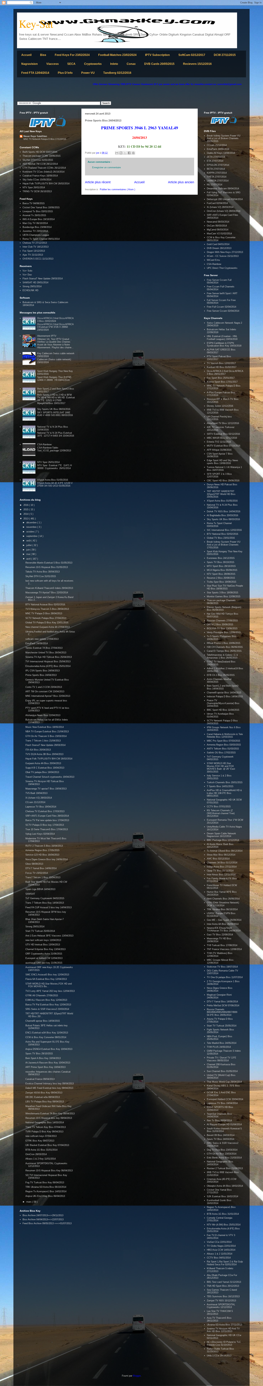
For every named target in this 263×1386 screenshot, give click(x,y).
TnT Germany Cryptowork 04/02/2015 (44, 898)
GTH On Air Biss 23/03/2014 (221, 1153)
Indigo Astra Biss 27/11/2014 (222, 866)
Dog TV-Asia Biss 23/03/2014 (222, 1149)
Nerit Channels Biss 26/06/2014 (223, 898)
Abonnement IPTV (46, 336)
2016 (26, 505)
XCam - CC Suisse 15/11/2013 (222, 256)
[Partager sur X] (125, 153)
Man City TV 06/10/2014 (35, 223)
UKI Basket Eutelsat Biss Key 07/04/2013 (47, 1145)
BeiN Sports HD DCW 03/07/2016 (40, 152)
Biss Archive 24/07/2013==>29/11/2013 (43, 1215)
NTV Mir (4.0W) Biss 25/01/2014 (223, 1224)
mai (28, 554)
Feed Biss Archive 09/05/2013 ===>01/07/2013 (47, 1223)
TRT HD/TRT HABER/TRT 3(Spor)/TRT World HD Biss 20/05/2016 (221, 494)
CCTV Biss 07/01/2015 (219, 806)
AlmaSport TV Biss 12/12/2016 (223, 423)
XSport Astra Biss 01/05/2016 (52, 479)
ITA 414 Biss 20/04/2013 (38, 749)
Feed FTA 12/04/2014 (35, 72)
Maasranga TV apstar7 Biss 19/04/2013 (46, 788)
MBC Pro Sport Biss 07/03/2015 (223, 740)
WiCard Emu (213, 260)
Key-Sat (36, 23)
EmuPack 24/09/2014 (36, 643)
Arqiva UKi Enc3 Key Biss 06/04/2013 (45, 1196)
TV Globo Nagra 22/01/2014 (221, 1246)
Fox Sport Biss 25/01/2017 (221, 378)
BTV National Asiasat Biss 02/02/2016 (45, 604)
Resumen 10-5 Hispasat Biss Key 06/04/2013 (49, 1170)
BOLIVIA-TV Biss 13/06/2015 (222, 628)
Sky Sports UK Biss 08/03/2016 (53, 409)
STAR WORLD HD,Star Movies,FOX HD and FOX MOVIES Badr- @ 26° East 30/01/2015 (221, 767)
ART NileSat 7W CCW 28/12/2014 (40, 164)
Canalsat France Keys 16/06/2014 (40, 175)
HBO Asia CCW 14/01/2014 (221, 1249)
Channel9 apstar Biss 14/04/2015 (42, 1020)
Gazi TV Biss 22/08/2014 (220, 934)
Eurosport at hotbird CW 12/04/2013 (43, 958)
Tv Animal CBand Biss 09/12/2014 (224, 850)
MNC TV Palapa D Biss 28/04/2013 (43, 613)
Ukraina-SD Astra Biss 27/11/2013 (224, 1324)
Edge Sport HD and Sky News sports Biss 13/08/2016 (222, 462)
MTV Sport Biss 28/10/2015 (221, 566)
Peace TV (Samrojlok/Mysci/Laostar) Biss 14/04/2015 (223, 703)
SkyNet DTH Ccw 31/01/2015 (38, 160)
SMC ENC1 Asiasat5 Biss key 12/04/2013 (47, 974)
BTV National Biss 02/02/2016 (222, 534)
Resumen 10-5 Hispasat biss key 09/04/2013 (48, 1118)
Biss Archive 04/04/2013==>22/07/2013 (43, 1219)
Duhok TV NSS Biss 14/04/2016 (223, 511)
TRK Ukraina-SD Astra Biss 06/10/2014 (45, 1187)
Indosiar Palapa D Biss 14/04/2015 (225, 696)
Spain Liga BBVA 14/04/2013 (40, 889)
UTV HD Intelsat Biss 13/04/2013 (42, 944)
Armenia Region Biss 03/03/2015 (224, 744)
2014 (26, 514)
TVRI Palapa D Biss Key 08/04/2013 (44, 1131)
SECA (71, 63)
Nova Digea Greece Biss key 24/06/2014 (46, 859)
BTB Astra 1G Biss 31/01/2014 (41, 1149)
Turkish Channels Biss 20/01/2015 (224, 782)
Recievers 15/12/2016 (197, 63)
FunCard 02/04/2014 (217, 203)
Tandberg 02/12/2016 (117, 72)
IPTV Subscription (157, 54)
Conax (131, 63)
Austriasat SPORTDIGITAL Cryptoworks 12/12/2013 (221, 1306)
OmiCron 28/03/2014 (36, 1154)
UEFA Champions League (36, 235)
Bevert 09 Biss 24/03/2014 (220, 1135)
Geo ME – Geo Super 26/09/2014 (224, 920)
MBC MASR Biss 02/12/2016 (222, 438)
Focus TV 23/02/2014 (36, 873)
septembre (32, 536)
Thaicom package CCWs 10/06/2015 (41, 155)
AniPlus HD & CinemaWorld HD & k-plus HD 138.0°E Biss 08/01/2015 (224, 793)
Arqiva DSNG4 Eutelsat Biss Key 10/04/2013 (48, 1049)
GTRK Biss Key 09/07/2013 (39, 1140)
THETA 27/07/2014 (216, 176)
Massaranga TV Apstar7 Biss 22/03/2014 (46, 592)
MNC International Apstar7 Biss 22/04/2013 (47, 696)
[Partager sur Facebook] (129, 153)
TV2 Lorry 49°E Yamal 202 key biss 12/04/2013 (50, 991)
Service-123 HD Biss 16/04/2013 (42, 854)
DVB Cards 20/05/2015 (159, 63)
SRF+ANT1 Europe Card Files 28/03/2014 (47, 815)
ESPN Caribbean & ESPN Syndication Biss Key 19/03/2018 (224, 344)
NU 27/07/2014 (214, 184)
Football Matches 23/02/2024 (117, 54)
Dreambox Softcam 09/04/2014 (223, 188)
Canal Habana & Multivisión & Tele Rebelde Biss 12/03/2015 (225, 735)
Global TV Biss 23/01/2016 (221, 538)
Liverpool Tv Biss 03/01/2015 (38, 211)
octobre (30, 531)
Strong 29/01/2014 (32, 286)
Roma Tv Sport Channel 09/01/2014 (41, 239)
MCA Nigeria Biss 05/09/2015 (222, 570)
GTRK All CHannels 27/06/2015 (41, 995)
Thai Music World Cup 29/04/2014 (224, 1081)
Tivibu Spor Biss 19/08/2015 (221, 581)
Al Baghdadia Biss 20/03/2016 (222, 515)
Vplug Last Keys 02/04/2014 (40, 833)
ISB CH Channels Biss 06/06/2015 (225, 647)
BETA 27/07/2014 (216, 169)
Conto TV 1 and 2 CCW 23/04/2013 (43, 687)
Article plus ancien (181, 182)
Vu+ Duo (27, 274)
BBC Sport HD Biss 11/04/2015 (223, 710)
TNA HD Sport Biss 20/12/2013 (223, 1286)
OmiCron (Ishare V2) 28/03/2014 (223, 211)
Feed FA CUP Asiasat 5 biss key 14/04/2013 (48, 907)
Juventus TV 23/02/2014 (35, 231)
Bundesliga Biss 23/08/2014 (37, 227)
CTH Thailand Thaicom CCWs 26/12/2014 (44, 167)
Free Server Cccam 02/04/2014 (223, 311)
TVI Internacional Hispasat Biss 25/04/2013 (47, 661)
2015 (26, 509)
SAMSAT (30, 894)
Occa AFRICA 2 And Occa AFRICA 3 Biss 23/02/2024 (55, 319)
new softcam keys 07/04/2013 (41, 1136)
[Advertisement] (82, 93)
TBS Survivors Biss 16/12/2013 (223, 1296)
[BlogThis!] (121, 153)
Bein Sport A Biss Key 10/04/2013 (43, 1058)
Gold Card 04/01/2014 (218, 244)
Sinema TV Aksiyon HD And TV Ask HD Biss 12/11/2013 (223, 1330)
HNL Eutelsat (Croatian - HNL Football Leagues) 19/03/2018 (222, 337)
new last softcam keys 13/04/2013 (43, 940)
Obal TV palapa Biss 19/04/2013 (42, 772)
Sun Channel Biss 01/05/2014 (222, 1071)
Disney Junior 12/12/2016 (220, 406)
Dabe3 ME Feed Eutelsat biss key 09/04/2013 (49, 1088)
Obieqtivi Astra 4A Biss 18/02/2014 (225, 1186)
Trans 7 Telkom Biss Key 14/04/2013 (44, 902)
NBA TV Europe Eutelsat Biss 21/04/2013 (47, 731)
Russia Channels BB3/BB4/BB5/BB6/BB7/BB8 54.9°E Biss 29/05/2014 (222, 1012)
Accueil (26, 54)
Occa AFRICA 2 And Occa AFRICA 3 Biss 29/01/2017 (225, 372)
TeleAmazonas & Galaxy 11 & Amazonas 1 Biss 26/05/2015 (222, 656)
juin (28, 549)
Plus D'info (65, 72)
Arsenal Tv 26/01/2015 (34, 215)
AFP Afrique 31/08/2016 (219, 449)
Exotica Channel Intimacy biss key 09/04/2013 (49, 1083)
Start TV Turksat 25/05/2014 (40, 931)
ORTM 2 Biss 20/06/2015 (220, 624)
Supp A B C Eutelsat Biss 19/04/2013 (44, 767)
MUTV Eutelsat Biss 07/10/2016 (223, 445)
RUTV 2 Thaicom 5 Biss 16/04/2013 (44, 845)
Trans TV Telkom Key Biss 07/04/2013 (45, 1127)
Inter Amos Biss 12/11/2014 (221, 874)
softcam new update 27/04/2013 (42, 639)
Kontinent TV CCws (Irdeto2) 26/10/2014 (43, 171)
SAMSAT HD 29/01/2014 (35, 282)
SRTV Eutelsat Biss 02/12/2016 (223, 434)
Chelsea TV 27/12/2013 (35, 242)
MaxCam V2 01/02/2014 (219, 233)
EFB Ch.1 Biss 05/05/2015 (221, 675)
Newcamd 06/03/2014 (218, 221)
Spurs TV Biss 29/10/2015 (39, 1053)
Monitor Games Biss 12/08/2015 (223, 596)
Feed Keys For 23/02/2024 (72, 54)
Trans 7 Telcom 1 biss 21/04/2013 (43, 740)
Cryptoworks (93, 63)
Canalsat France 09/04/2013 (40, 1079)
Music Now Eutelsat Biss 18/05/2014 (44, 727)
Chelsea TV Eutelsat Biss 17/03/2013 (44, 811)
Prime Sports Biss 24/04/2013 (41, 675)
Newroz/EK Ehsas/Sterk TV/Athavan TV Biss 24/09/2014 (223, 929)
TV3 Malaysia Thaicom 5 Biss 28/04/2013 (47, 609)
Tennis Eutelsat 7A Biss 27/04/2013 (43, 648)
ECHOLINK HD (30, 290)
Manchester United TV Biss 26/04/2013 (45, 652)
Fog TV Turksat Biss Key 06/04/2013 (44, 1182)
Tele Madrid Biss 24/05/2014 (221, 1043)
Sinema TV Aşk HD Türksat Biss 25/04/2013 (48, 657)
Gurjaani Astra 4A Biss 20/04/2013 (43, 763)
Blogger (137, 1375)
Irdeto (114, 63)
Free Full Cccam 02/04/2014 (221, 306)
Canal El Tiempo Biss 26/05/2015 (224, 651)
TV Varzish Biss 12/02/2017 (221, 363)
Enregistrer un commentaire (106, 167)
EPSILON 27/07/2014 (218, 165)
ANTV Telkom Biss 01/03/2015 (223, 748)
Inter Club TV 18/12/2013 (35, 246)
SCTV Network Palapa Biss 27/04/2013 (45, 618)
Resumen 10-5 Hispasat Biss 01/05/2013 (46, 567)
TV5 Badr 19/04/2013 (36, 793)
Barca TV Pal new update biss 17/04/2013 (47, 820)
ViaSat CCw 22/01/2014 (219, 1242)
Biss (43, 54)
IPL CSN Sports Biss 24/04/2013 (42, 670)
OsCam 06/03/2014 (217, 225)
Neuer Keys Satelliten (35, 136)
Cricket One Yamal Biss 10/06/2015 (41, 207)
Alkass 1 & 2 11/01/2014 (219, 1253)
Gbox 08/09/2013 (34, 863)
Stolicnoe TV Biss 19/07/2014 (222, 966)
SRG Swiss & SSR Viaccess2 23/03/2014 (47, 1009)
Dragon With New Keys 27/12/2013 (225, 252)
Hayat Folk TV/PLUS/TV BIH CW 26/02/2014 (46, 183)
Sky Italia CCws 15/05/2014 (37, 179)
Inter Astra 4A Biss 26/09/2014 (222, 924)
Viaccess (52, 63)
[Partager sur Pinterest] (133, 153)
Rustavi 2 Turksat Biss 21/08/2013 (225, 1168)
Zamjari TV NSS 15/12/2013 (221, 1300)
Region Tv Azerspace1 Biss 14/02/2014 (45, 1191)
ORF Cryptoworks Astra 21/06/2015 (43, 953)
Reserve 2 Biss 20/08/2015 (221, 578)
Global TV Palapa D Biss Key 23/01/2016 (46, 622)
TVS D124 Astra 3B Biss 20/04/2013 (44, 754)
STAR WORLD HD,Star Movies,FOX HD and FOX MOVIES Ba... (48, 985)
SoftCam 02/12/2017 (191, 54)
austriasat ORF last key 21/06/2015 (43, 962)
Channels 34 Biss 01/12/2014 (222, 862)
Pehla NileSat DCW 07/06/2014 (223, 1005)
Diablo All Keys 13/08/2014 (221, 153)
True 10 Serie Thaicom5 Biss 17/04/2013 (46, 829)
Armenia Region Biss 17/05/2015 (42, 850)
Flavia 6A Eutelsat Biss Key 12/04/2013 (46, 979)
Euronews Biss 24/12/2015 (221, 558)
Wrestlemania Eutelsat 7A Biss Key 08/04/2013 (50, 1113)
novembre (31, 527)
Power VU (88, 72)
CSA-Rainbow (44, 444)
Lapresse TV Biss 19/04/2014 (40, 806)
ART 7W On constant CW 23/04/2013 (44, 691)
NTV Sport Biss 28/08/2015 (221, 574)
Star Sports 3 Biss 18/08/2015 (222, 592)
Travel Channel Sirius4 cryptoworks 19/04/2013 (49, 777)
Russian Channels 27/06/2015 (222, 620)
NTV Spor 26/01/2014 (34, 187)
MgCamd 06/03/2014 (217, 229)
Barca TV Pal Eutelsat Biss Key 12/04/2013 (48, 1004)
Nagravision (29, 63)
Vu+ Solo (27, 270)
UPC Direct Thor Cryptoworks (222, 268)
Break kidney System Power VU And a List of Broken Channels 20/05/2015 (223, 138)
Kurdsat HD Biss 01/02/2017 (221, 367)
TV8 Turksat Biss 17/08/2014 (222, 945)
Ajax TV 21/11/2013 (33, 254)
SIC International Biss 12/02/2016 (224, 530)
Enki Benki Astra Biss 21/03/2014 (224, 1157)
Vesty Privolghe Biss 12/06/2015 (224, 632)
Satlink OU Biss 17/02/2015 (221, 752)
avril (28, 558)
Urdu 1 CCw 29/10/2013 (219, 1355)
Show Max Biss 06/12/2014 (221, 854)
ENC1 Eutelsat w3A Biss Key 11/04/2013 (46, 1032)
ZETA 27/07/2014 (216, 157)
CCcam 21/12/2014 (35, 802)
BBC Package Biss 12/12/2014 (223, 840)
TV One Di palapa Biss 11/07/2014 (225, 977)
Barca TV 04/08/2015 (34, 203)
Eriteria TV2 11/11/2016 (219, 441)
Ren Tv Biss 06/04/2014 (219, 1120)
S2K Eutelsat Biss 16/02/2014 (222, 1196)
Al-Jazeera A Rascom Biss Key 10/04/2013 (47, 1062)
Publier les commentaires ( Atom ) (117, 189)
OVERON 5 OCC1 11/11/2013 (38, 258)
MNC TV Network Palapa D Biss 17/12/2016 (44, 139)
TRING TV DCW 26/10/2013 (37, 191)
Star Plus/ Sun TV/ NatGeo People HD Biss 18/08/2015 (225, 587)
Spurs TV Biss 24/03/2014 (220, 1139)
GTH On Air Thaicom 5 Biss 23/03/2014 (46, 736)
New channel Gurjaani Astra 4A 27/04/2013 (47, 627)
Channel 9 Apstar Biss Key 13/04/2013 (45, 949)
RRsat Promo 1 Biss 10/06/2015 (223, 643)
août (28, 540)
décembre (31, 522)
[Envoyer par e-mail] (117, 153)
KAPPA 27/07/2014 (217, 172)
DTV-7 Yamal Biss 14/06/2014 (41, 868)
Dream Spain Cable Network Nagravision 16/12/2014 (221, 835)
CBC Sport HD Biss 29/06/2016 (223, 480)
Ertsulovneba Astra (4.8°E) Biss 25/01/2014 (47, 666)
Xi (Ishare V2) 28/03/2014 (38, 797)
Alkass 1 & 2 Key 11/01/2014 (40, 1158)
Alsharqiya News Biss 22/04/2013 (42, 715)
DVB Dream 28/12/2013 (219, 248)
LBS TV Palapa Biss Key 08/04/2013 (44, 1101)
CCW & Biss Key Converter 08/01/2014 (45, 1037)
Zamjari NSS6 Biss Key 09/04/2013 (43, 1092)
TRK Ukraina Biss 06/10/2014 (222, 909)
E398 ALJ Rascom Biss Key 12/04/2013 (46, 1000)
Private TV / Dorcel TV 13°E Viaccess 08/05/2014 (221, 1059)
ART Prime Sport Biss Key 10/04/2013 (45, 1067)
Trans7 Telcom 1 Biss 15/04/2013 (42, 877)
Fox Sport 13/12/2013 (34, 251)
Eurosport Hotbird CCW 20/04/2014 (225, 1099)
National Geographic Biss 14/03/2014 (44, 1122)
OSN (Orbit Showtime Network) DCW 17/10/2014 (223, 904)
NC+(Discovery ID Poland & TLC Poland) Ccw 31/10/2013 (224, 1343)
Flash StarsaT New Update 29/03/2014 (43, 278)
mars (29, 1201)
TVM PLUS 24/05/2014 (219, 1047)
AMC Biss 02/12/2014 (218, 858)
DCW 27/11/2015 (225, 54)
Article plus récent (98, 182)
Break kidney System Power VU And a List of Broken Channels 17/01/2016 (223, 544)
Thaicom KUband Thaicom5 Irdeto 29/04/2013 (49, 588)
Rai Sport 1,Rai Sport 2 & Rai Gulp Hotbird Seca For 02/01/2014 (225, 1263)
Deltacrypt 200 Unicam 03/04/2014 (225, 199)
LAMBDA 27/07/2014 (217, 180)
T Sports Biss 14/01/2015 (220, 786)
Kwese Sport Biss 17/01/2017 (222, 381)
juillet (29, 545)
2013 (26, 518)
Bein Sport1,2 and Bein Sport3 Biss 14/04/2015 (222, 687)
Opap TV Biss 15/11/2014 (220, 870)
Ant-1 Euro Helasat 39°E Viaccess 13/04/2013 (49, 935)
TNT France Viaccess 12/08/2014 (224, 949)
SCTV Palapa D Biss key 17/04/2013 (44, 825)
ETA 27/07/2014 (215, 160)
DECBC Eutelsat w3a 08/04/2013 (42, 1097)
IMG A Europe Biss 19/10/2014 (39, 219)
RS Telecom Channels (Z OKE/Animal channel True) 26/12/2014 (221, 813)
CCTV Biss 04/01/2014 (219, 1257)
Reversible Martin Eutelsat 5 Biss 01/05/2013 (48, 562)
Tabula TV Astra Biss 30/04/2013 (42, 571)
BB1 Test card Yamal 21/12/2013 (224, 1282)
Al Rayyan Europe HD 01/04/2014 (224, 1124)
